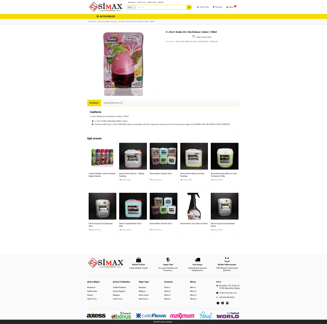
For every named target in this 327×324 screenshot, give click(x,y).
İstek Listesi (144, 295)
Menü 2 (167, 291)
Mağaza (116, 295)
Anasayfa (91, 287)
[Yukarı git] (322, 319)
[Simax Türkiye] (105, 12)
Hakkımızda (92, 291)
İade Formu (92, 299)
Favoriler (218, 7)
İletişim (90, 295)
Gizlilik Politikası (119, 287)
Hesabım (142, 287)
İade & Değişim (119, 291)
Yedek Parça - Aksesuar (208, 41)
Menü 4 (167, 299)
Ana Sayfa (92, 21)
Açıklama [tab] (94, 103)
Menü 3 (167, 295)
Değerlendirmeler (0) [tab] (113, 103)
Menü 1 (167, 287)
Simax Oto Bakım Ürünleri (107, 21)
